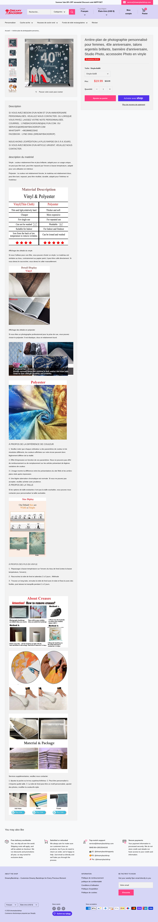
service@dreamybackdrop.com (139, 2)
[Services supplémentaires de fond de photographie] (38, 792)
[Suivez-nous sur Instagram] (58, 908)
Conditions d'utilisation (90, 885)
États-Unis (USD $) (26, 905)
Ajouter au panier (100, 98)
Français (9, 905)
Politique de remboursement (92, 878)
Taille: (92, 68)
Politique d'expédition (89, 889)
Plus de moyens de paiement (133, 105)
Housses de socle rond (46, 23)
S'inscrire (126, 892)
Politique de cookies (89, 892)
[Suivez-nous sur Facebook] (54, 908)
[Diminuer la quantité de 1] (96, 89)
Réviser (95, 23)
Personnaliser (10, 23)
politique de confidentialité (91, 881)
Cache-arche (25, 23)
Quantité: (89, 89)
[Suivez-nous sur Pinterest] (63, 908)
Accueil (7, 31)
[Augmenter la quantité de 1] (109, 89)
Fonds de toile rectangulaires (73, 23)
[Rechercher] (72, 12)
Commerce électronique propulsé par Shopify (20, 913)
